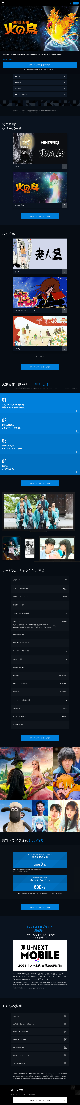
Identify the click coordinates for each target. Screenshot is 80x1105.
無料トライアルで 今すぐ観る (40, 65)
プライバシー (24, 1094)
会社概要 (18, 1094)
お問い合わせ (32, 1094)
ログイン (76, 3)
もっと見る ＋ (40, 356)
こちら (54, 70)
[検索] (70, 3)
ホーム (12, 1094)
